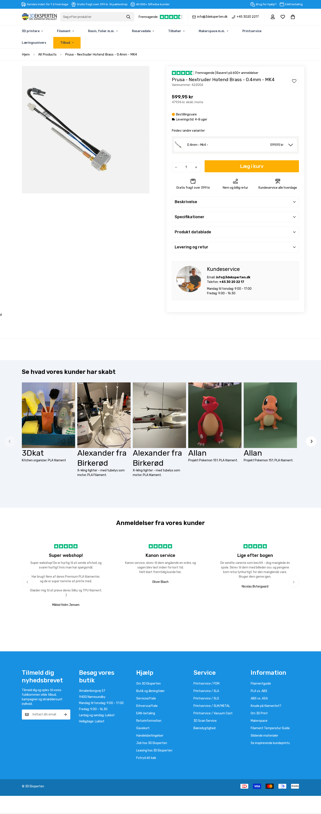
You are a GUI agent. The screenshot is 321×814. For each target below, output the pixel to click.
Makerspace (259, 721)
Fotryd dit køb (146, 758)
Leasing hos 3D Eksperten (154, 750)
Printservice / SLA (206, 691)
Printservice (251, 31)
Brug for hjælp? (266, 4)
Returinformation (148, 721)
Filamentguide (261, 683)
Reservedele (141, 31)
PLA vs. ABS (259, 691)
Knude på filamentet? (266, 706)
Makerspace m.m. (212, 31)
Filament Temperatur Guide (270, 728)
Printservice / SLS (206, 698)
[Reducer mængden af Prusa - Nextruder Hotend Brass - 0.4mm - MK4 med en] (176, 167)
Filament (64, 31)
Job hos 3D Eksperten (151, 743)
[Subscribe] (65, 714)
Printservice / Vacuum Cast (213, 713)
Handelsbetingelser (149, 735)
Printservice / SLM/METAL (211, 706)
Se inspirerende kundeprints (270, 743)
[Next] (311, 441)
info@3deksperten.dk (212, 16)
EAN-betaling (145, 713)
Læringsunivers (34, 43)
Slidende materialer (264, 735)
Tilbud (65, 43)
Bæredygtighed (204, 728)
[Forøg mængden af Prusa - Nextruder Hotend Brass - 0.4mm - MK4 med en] (196, 167)
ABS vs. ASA (259, 698)
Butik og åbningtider (150, 691)
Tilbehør (174, 31)
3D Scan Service (205, 721)
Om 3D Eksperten (148, 683)
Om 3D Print (259, 713)
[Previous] (27, 582)
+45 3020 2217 (248, 16)
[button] (293, 17)
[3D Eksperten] (39, 16)
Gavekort (143, 728)
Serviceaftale (146, 698)
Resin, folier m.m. (101, 31)
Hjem (26, 54)
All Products (47, 54)
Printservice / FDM (206, 683)
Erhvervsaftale (147, 706)
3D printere (31, 31)
